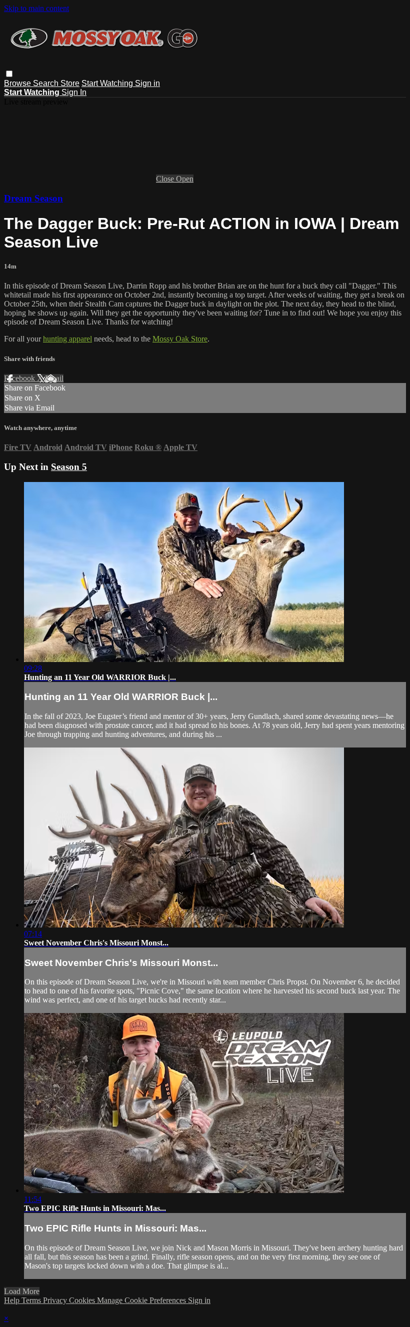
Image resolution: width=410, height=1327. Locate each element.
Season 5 (69, 467)
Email (54, 378)
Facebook (20, 378)
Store (70, 83)
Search (46, 83)
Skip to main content (36, 8)
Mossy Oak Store (180, 338)
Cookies (83, 1300)
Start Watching (108, 83)
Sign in (147, 83)
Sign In (74, 92)
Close (166, 178)
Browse (18, 83)
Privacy (56, 1300)
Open (185, 178)
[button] (9, 73)
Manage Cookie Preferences (142, 1300)
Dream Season (33, 198)
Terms (32, 1300)
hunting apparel (67, 338)
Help (13, 1300)
